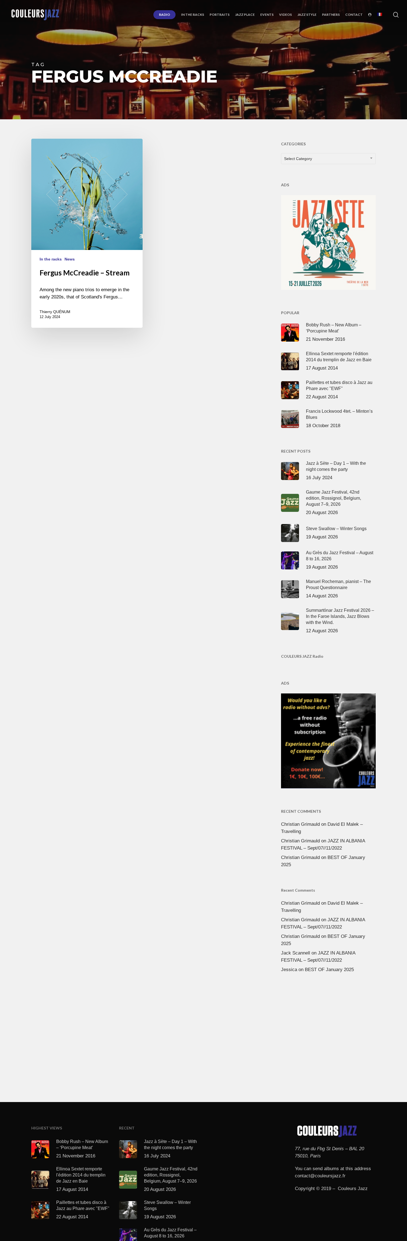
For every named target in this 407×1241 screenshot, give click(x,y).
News (70, 259)
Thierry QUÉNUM (55, 311)
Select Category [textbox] (298, 158)
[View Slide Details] (328, 241)
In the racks (51, 259)
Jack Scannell (295, 953)
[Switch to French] (379, 15)
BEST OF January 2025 (329, 969)
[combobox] (328, 158)
